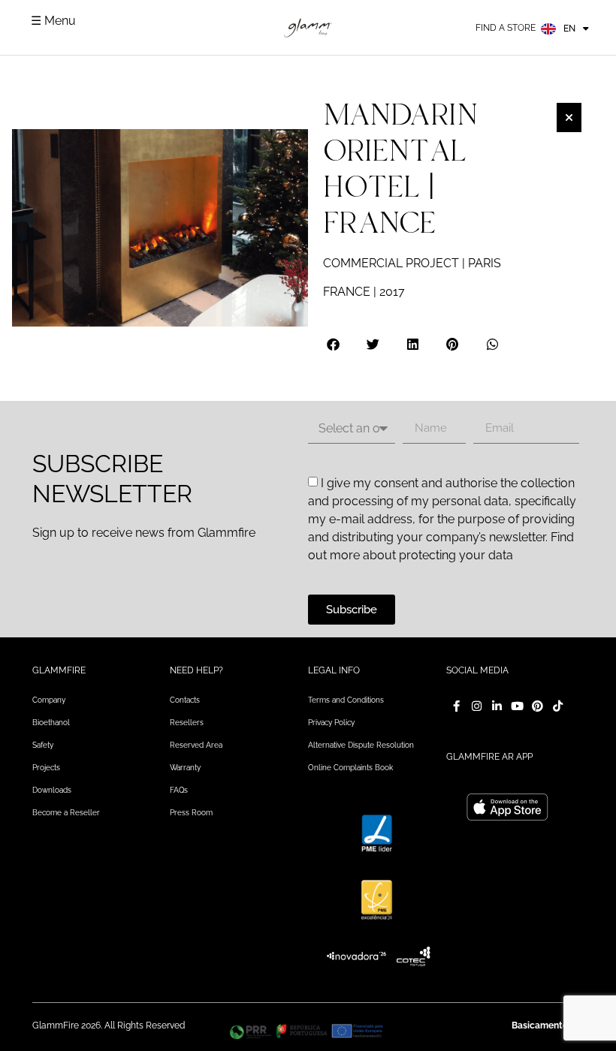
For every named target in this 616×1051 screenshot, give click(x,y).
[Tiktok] (558, 706)
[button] (334, 344)
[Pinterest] (537, 706)
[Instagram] (477, 706)
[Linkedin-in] (497, 706)
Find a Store (506, 28)
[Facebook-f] (456, 706)
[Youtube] (517, 706)
